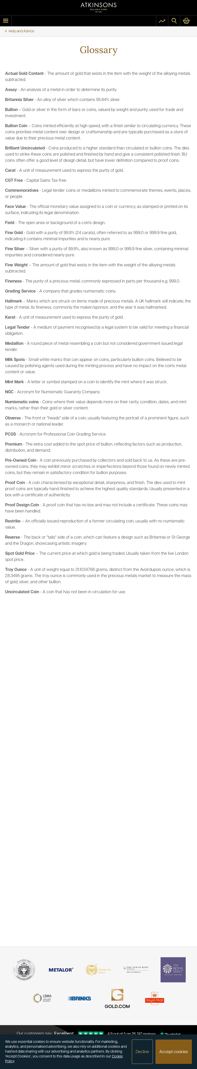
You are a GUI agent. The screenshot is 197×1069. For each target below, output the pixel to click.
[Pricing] (162, 20)
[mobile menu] (5, 20)
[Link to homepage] (98, 8)
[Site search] (174, 20)
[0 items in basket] (188, 20)
